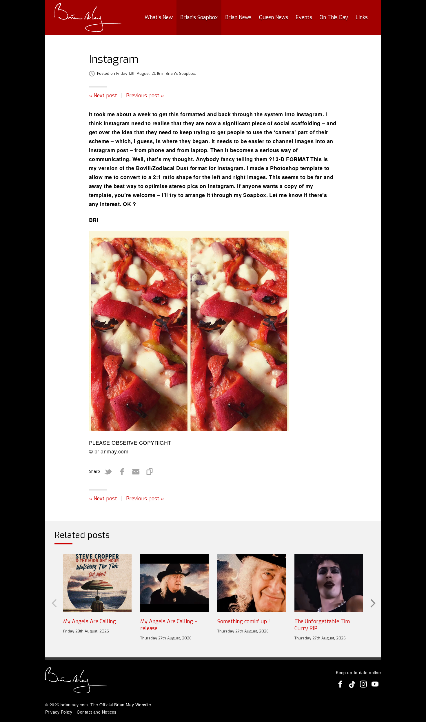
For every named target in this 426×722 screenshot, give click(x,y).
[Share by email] (136, 471)
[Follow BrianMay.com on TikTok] (352, 684)
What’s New (159, 17)
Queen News (273, 17)
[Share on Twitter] (108, 471)
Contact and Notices (96, 712)
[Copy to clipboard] (150, 471)
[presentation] (53, 602)
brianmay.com (74, 705)
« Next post (103, 95)
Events (304, 17)
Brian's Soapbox (180, 73)
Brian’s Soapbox (199, 17)
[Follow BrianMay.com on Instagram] (363, 684)
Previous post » (145, 95)
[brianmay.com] (87, 17)
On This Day (334, 17)
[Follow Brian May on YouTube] (375, 684)
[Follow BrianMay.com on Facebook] (340, 684)
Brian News (238, 17)
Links (362, 17)
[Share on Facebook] (122, 471)
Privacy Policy (58, 712)
